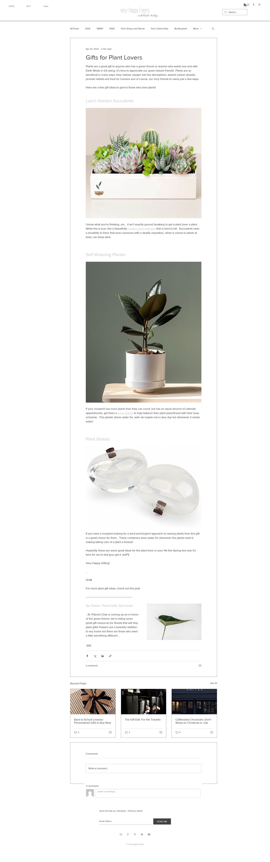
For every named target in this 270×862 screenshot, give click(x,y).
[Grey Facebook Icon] (127, 834)
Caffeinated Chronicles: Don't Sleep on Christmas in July (193, 721)
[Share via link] (110, 655)
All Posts (74, 28)
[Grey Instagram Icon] (120, 834)
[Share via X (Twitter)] (94, 655)
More (195, 28)
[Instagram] (248, 4)
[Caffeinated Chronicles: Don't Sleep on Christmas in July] (194, 701)
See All (213, 683)
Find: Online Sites (159, 28)
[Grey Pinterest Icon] (134, 834)
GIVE (87, 28)
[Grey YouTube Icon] (149, 834)
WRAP (100, 28)
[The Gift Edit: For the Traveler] (143, 701)
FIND (112, 28)
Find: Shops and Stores (133, 28)
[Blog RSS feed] (245, 5)
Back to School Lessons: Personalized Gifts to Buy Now (92, 721)
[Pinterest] (259, 4)
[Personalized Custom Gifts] (92, 701)
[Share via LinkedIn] (102, 655)
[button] (213, 28)
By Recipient (181, 28)
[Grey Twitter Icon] (141, 834)
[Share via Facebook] (87, 655)
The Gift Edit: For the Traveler (143, 719)
